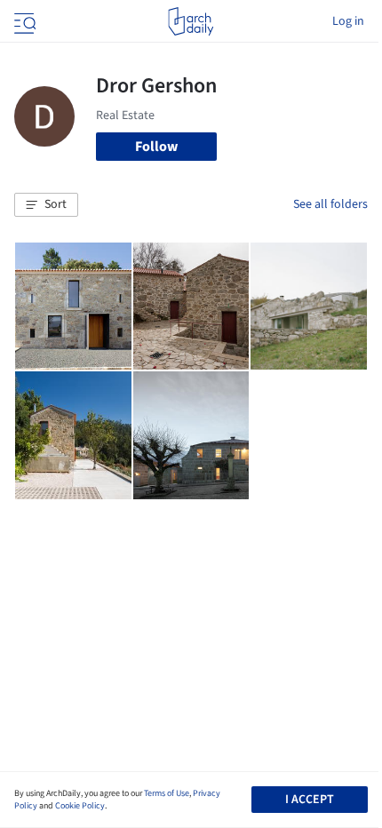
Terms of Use (166, 793)
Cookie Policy (80, 806)
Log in (348, 21)
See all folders (330, 204)
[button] (46, 205)
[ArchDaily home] (190, 21)
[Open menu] (23, 21)
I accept (309, 799)
